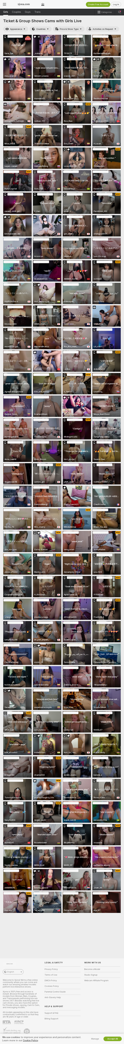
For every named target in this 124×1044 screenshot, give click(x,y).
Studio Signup (91, 975)
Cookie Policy (30, 1040)
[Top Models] (42, 4)
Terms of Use (51, 975)
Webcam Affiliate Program (96, 980)
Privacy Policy (51, 969)
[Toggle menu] (4, 4)
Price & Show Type (69, 29)
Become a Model (92, 969)
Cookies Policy (52, 986)
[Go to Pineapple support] (27, 1031)
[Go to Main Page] (23, 4)
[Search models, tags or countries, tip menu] (119, 12)
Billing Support (51, 1019)
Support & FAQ (51, 1013)
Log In (116, 4)
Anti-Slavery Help (53, 997)
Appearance (16, 29)
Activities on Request (103, 29)
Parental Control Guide (55, 992)
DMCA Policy (51, 980)
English (10, 972)
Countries (41, 29)
